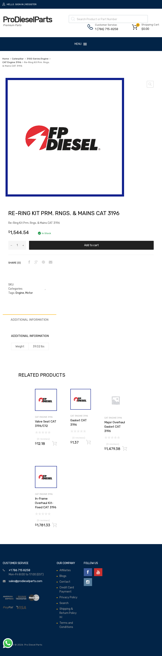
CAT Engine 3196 (11, 62)
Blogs (62, 576)
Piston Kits (53, 288)
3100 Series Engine (37, 58)
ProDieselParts (27, 19)
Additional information (29, 319)
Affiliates (65, 570)
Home (5, 58)
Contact (64, 581)
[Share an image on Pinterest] (42, 262)
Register (31, 4)
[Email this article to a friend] (50, 262)
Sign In (19, 4)
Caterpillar (18, 58)
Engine (20, 293)
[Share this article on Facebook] (28, 262)
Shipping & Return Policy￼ (68, 613)
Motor (29, 293)
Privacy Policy (68, 597)
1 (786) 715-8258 (104, 29)
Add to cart (91, 245)
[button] (78, 44)
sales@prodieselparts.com (25, 581)
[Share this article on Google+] (35, 262)
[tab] (29, 319)
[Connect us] (88, 572)
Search (64, 603)
